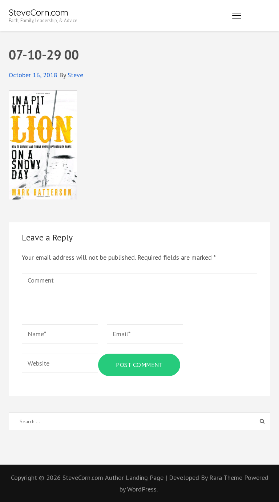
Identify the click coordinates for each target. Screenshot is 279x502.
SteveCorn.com (38, 12)
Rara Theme (226, 477)
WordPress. (142, 489)
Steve (75, 75)
